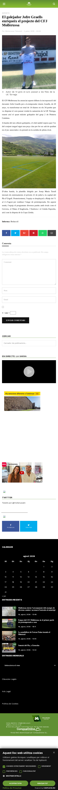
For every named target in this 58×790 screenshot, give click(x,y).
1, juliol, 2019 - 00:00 (32, 31)
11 (13, 577)
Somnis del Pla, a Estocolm (28, 645)
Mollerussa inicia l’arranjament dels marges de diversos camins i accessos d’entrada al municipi (36, 609)
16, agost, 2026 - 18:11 (27, 627)
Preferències (11, 771)
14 (36, 577)
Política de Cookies (10, 704)
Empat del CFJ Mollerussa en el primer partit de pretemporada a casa (36, 621)
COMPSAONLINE (49, 788)
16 (52, 577)
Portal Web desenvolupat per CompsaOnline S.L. (29, 733)
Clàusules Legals (9, 679)
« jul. (4, 596)
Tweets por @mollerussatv (13, 503)
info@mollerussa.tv (24, 723)
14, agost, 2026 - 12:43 (27, 650)
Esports (5, 13)
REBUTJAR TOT (42, 783)
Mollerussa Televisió (13, 31)
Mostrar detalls (13, 776)
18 (13, 582)
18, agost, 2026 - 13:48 (27, 614)
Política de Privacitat (12, 788)
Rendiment (46, 766)
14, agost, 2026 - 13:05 (27, 639)
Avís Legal (6, 691)
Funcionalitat (29, 771)
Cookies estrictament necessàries (21, 766)
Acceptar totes (15, 783)
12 (21, 577)
